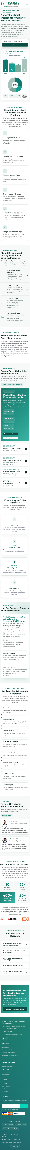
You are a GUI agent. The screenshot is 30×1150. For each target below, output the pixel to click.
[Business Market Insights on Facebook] (3, 1038)
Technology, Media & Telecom (10, 1055)
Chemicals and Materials (8, 1052)
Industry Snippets (6, 1074)
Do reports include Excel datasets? (14, 965)
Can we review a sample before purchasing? (13, 959)
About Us (4, 1083)
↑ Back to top (15, 1146)
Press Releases (6, 1072)
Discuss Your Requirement (15, 1009)
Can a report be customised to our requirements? (14, 951)
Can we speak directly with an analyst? (12, 972)
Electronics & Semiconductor (9, 1050)
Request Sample (11, 438)
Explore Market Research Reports (12, 384)
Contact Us (5, 1091)
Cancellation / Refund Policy (9, 1142)
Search (15, 45)
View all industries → (7, 1058)
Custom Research (6, 1069)
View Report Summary (10, 434)
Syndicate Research (7, 1066)
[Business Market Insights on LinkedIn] (6, 1038)
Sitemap (19, 1142)
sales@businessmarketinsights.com (13, 1034)
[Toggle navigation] (26, 3)
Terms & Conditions (6, 1139)
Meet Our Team (6, 815)
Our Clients (5, 1088)
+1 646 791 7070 (8, 1031)
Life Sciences (5, 1047)
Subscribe (24, 1106)
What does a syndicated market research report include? (13, 944)
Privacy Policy (16, 1139)
